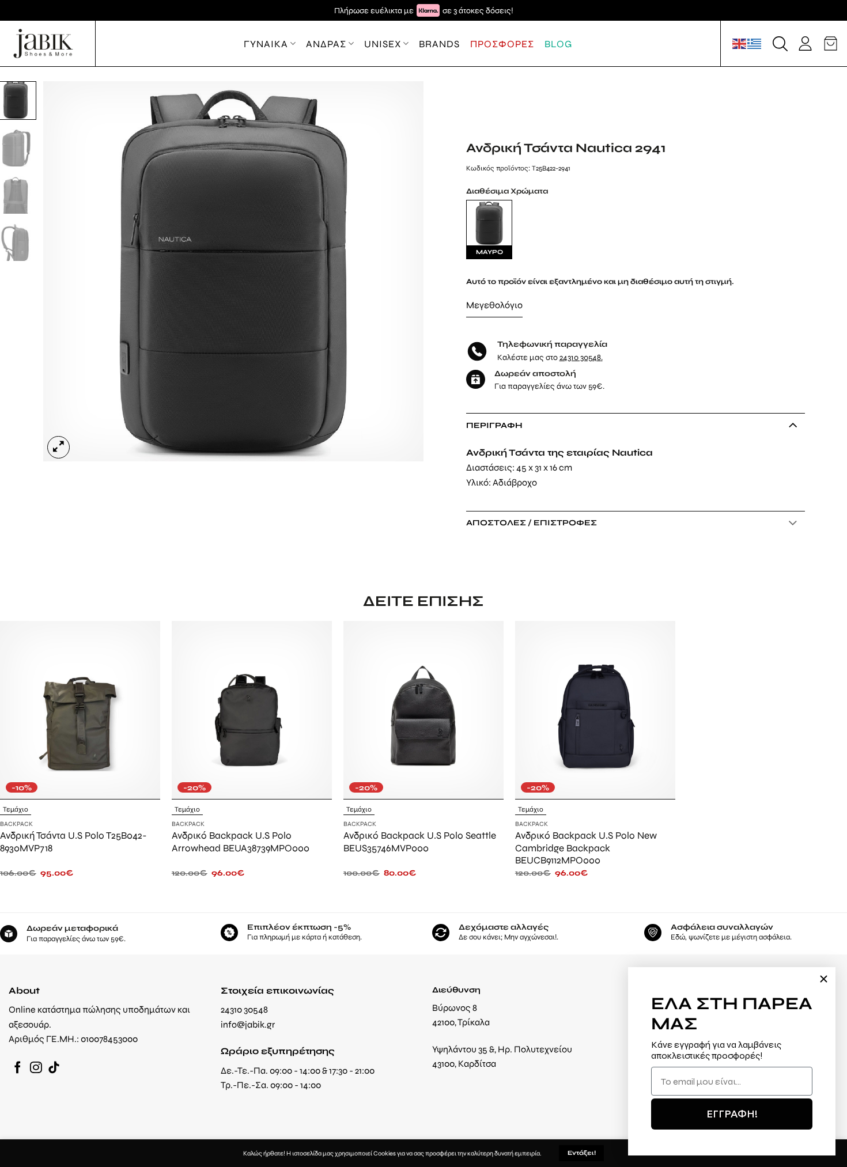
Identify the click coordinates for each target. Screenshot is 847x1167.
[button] (780, 44)
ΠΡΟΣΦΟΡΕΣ (502, 44)
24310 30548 (580, 357)
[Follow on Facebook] (18, 1068)
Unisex (382, 44)
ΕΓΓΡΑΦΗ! (732, 1113)
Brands (439, 44)
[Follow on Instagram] (36, 1068)
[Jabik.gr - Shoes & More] (43, 43)
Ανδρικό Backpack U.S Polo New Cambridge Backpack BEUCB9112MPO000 (586, 847)
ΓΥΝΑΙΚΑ (266, 44)
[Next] (401, 271)
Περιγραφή (494, 425)
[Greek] (754, 43)
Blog (558, 44)
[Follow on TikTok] (54, 1068)
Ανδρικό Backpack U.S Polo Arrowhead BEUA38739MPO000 (240, 841)
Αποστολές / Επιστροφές (531, 522)
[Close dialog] (823, 979)
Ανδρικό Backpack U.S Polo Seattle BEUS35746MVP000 (419, 841)
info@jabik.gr (248, 1024)
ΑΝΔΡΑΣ (326, 44)
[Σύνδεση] (805, 43)
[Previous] (65, 271)
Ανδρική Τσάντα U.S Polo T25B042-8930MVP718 (73, 841)
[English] (739, 43)
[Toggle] (792, 424)
